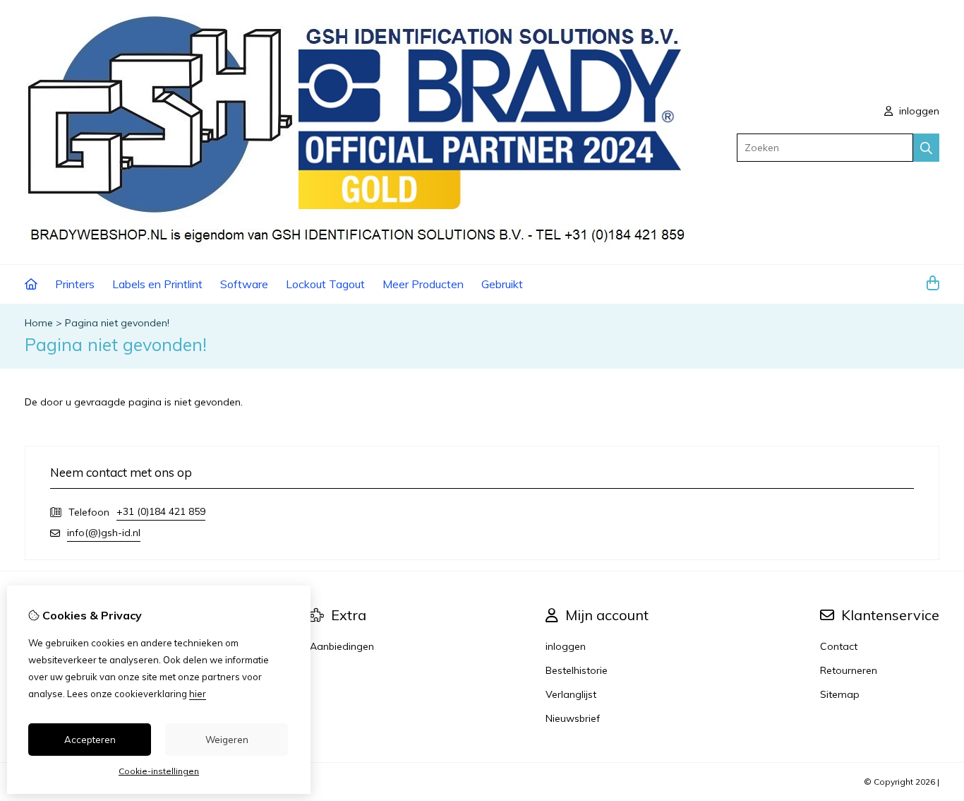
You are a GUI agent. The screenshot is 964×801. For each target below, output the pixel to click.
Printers (75, 284)
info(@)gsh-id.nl (103, 532)
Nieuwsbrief (573, 718)
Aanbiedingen (342, 646)
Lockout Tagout (325, 284)
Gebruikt (502, 284)
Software (244, 284)
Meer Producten (423, 284)
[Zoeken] (926, 148)
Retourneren (848, 670)
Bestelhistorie (577, 670)
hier (197, 693)
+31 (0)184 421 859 (160, 511)
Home (39, 322)
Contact (838, 646)
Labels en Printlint (157, 284)
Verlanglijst (571, 694)
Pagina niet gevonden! (117, 322)
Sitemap (840, 694)
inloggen (917, 111)
